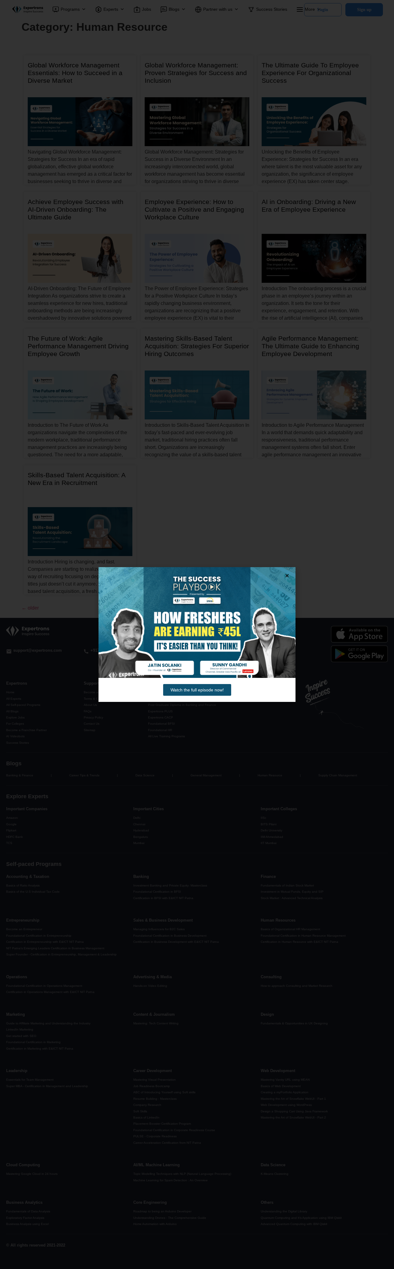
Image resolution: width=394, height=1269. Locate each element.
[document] (197, 634)
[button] (287, 575)
